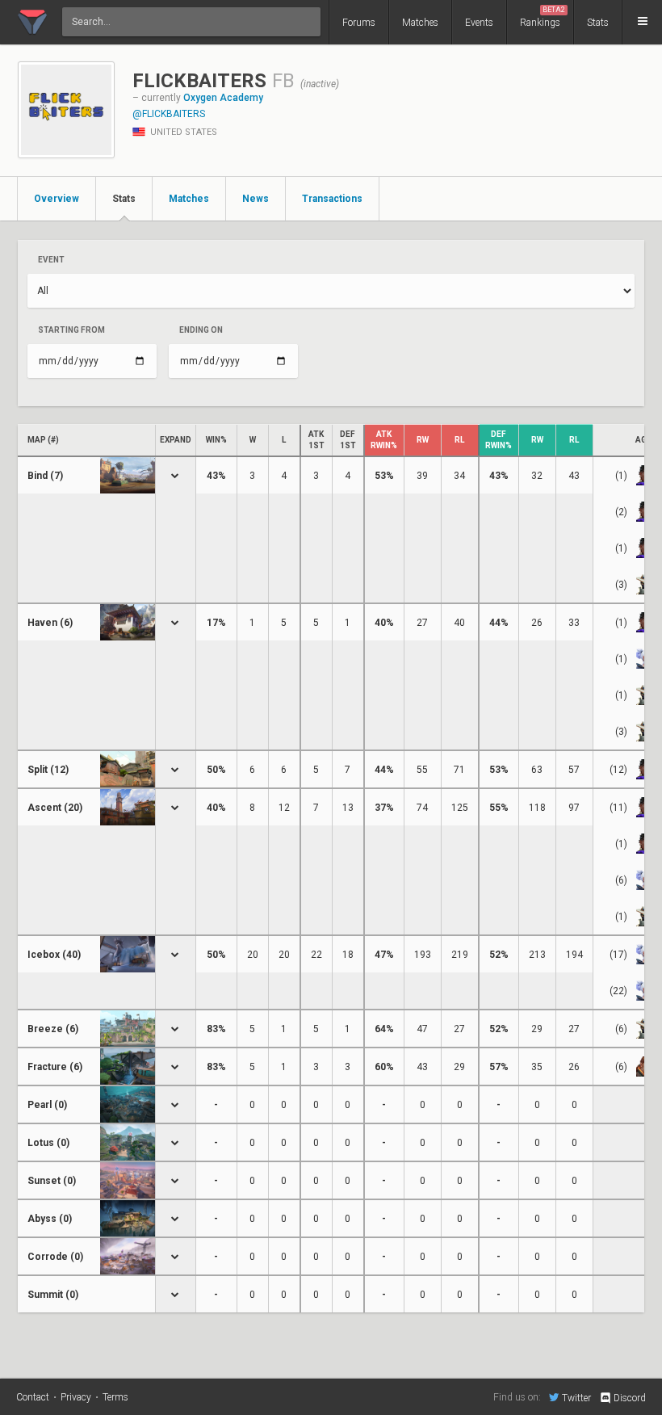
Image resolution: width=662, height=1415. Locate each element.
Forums (358, 22)
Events (479, 22)
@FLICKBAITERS (168, 114)
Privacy (76, 1397)
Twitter (576, 1397)
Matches (420, 22)
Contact (32, 1397)
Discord (630, 1398)
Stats (598, 22)
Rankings (542, 17)
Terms (115, 1397)
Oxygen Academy (223, 97)
